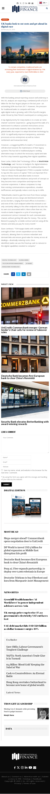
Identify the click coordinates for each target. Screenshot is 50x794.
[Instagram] (22, 767)
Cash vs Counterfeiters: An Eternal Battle (25, 675)
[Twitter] (18, 767)
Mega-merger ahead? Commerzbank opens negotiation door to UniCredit (24, 539)
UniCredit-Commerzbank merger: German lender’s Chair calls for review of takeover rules (24, 330)
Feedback (37, 779)
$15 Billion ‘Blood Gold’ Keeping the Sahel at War (25, 666)
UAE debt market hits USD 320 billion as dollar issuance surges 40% (25, 627)
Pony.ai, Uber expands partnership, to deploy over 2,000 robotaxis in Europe (24, 570)
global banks (23, 260)
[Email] (34, 767)
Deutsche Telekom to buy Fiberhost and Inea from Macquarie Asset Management (26, 579)
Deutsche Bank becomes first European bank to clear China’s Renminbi (23, 376)
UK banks (29, 263)
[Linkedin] (26, 767)
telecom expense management (12, 263)
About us (6, 777)
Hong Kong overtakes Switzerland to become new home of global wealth (26, 683)
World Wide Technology (10, 267)
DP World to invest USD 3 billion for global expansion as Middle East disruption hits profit (23, 550)
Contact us (17, 777)
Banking (5, 19)
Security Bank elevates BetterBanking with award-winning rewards (25, 422)
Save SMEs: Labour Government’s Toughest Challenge (24, 648)
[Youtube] (30, 767)
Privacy (18, 783)
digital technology (9, 260)
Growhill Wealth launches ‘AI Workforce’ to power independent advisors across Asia (23, 602)
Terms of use (29, 783)
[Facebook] (15, 767)
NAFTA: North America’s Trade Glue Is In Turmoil (25, 657)
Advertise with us (32, 777)
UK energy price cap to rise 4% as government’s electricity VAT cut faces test (26, 616)
